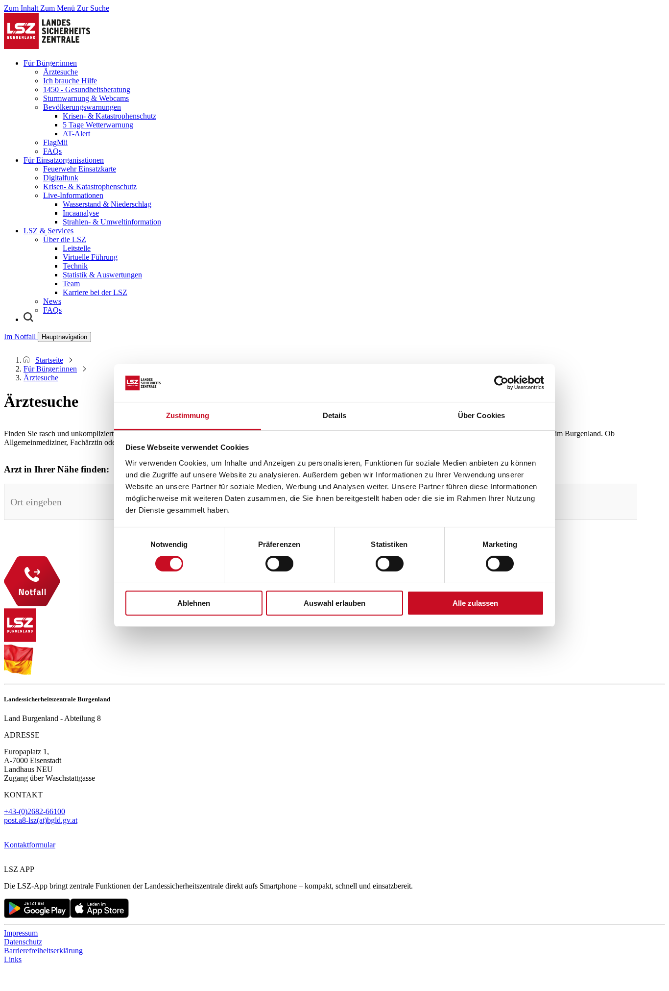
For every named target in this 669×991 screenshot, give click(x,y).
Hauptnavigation (64, 337)
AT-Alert (76, 133)
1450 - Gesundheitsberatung (86, 89)
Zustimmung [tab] (188, 415)
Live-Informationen (73, 195)
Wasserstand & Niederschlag (107, 204)
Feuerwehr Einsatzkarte (79, 169)
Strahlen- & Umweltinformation (112, 222)
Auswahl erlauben (334, 603)
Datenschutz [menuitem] (23, 942)
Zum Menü (58, 8)
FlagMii (55, 142)
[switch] (279, 563)
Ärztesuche (60, 72)
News (52, 301)
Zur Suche (93, 8)
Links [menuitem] (13, 959)
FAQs (52, 151)
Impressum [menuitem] (21, 933)
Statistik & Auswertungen (102, 275)
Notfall (21, 336)
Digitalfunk (60, 177)
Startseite (49, 360)
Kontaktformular (29, 845)
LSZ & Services (48, 230)
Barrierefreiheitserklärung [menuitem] (43, 950)
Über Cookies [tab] (481, 415)
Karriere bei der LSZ (95, 292)
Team (71, 283)
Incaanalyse (81, 213)
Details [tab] (335, 415)
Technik (75, 266)
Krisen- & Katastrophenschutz (109, 116)
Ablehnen (193, 603)
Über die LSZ (64, 239)
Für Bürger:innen (50, 63)
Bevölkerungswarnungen (82, 107)
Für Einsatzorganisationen (64, 160)
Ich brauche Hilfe (70, 80)
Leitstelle (77, 248)
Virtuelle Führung (90, 257)
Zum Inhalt (22, 8)
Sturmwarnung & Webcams (86, 98)
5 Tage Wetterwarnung (98, 125)
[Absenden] (651, 498)
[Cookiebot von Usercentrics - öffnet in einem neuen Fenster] (501, 382)
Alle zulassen (475, 603)
